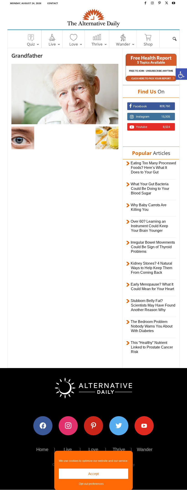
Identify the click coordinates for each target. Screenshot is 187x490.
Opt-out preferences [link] (91, 483)
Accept (93, 474)
